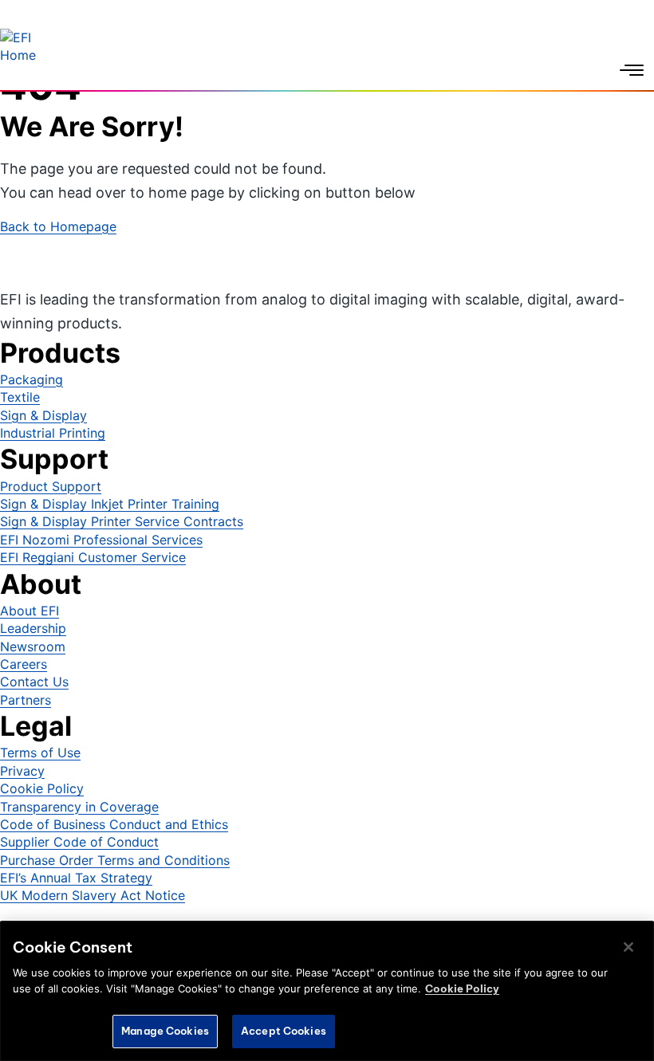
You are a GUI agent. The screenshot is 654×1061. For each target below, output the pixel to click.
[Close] (628, 947)
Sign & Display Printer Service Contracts (121, 521)
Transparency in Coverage (79, 807)
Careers (23, 664)
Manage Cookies (165, 1030)
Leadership (33, 628)
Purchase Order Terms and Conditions (115, 860)
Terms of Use (40, 752)
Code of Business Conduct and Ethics (114, 824)
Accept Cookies (283, 1030)
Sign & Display (43, 415)
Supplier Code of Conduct (79, 842)
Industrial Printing (52, 433)
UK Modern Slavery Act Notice (92, 895)
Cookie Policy (42, 788)
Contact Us (34, 682)
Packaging (31, 379)
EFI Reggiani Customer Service (93, 557)
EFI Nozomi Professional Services (101, 540)
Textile (20, 397)
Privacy (22, 771)
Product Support (50, 486)
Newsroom (32, 646)
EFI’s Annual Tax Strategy (76, 878)
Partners (25, 700)
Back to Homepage (58, 226)
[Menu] (632, 70)
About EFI (29, 611)
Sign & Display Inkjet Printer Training (109, 504)
